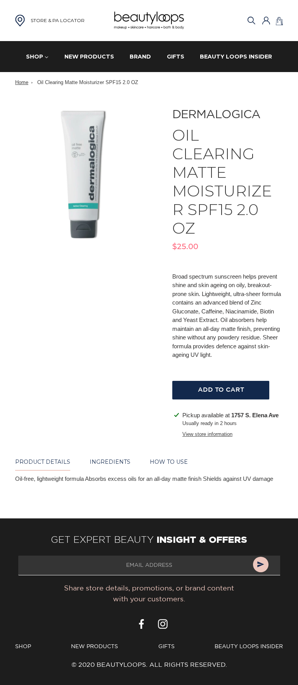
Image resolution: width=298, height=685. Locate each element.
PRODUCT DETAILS (42, 461)
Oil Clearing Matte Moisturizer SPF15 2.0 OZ (87, 82)
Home (21, 82)
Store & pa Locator (58, 20)
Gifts (166, 646)
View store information (207, 434)
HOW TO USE (169, 461)
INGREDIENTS (110, 461)
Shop (23, 646)
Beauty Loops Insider (249, 646)
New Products (94, 646)
